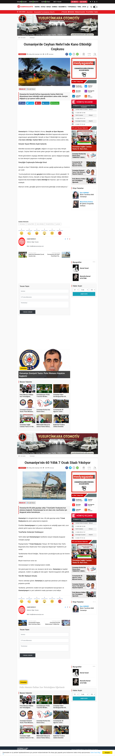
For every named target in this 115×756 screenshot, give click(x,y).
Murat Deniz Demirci (86, 202)
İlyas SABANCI (84, 192)
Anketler (71, 12)
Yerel (79, 7)
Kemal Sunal (84, 268)
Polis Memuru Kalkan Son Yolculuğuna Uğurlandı (26, 396)
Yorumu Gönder (27, 312)
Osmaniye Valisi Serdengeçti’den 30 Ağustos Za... (59, 396)
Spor (84, 7)
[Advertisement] (9, 37)
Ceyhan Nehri (30, 224)
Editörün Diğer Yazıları (33, 242)
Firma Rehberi (90, 12)
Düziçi (43, 7)
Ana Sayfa (22, 37)
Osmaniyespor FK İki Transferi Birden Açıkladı (43, 396)
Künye (73, 749)
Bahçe (48, 7)
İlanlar (96, 12)
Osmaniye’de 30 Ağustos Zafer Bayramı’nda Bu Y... (59, 411)
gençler (58, 224)
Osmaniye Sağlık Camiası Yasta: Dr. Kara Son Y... (27, 426)
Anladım (107, 752)
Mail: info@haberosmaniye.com (35, 246)
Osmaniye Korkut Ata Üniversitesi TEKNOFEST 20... (43, 411)
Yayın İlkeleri (88, 749)
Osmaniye (32, 37)
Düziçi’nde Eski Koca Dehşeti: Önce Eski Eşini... (46, 12)
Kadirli (37, 7)
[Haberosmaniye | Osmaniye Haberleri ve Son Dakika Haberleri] (25, 6)
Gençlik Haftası (50, 224)
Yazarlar (65, 12)
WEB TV (75, 1)
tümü (94, 261)
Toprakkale (72, 7)
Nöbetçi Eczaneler (80, 12)
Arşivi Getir (83, 294)
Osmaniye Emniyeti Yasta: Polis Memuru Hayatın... (26, 411)
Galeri (84, 1)
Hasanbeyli (62, 7)
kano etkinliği (40, 224)
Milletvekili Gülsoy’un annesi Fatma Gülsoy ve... (43, 426)
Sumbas (54, 7)
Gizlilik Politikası (80, 749)
